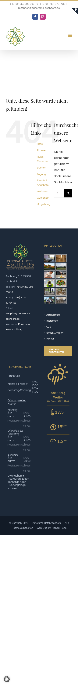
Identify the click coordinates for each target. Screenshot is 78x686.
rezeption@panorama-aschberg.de (39, 8)
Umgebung (43, 204)
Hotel (40, 144)
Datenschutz (53, 315)
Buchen (41, 167)
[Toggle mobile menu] (70, 35)
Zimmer (41, 150)
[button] (7, 679)
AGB (48, 327)
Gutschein (43, 197)
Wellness (42, 191)
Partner (50, 339)
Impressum (52, 321)
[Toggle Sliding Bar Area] (74, 11)
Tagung (41, 174)
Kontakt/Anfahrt (54, 333)
